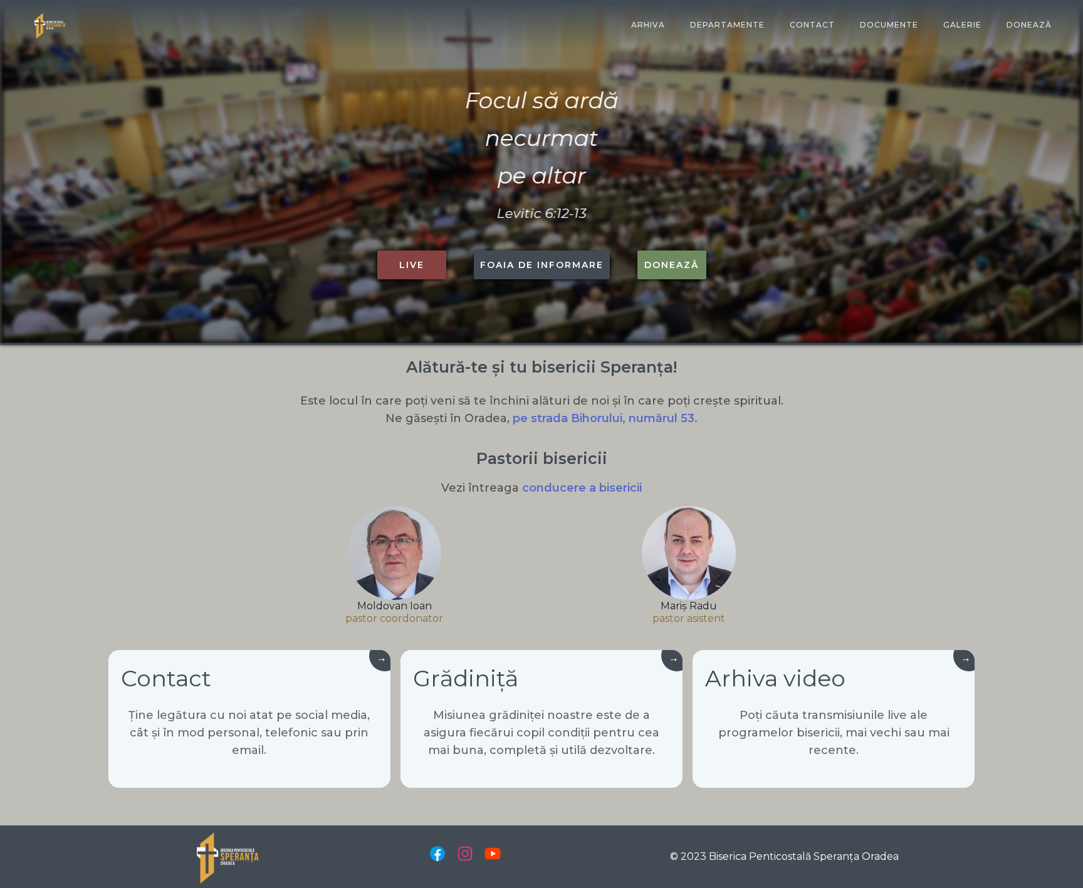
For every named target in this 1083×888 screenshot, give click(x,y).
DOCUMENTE (889, 24)
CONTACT (812, 24)
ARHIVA (648, 24)
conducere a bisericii (582, 488)
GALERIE (962, 24)
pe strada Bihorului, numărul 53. (605, 418)
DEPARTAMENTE (727, 24)
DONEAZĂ (1029, 24)
